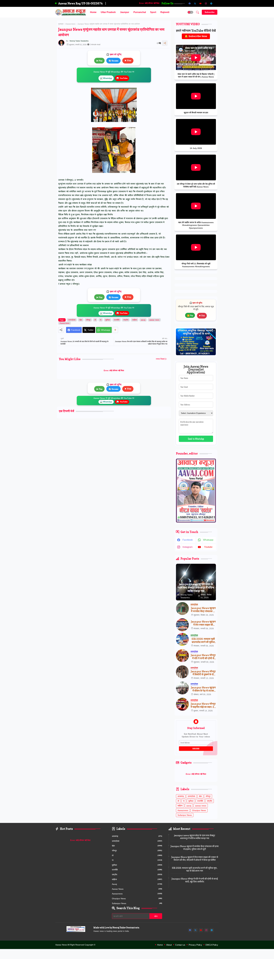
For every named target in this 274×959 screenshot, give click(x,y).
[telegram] (211, 3)
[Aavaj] (217, 3)
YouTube (123, 78)
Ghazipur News (199, 810)
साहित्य (134, 320)
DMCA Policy (212, 945)
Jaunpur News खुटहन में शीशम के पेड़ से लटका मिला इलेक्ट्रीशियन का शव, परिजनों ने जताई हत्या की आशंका (203, 689)
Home (93, 12)
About (169, 945)
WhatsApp (107, 78)
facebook (188, 540)
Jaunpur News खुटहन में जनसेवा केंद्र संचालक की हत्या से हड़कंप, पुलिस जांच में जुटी (203, 610)
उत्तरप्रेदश (71, 320)
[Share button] (115, 330)
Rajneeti (164, 12)
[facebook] (190, 3)
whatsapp (208, 540)
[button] (190, 12)
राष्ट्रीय (125, 320)
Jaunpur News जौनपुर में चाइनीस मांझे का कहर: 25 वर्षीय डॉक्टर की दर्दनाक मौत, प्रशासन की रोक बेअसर (203, 705)
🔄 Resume (113, 60)
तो (95, 320)
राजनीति (116, 320)
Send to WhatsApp (196, 438)
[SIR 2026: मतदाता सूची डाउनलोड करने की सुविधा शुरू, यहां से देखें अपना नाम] (182, 639)
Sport (153, 12)
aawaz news (154, 320)
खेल (80, 320)
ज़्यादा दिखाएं (160, 359)
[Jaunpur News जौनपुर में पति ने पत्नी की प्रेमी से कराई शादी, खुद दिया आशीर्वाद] (182, 655)
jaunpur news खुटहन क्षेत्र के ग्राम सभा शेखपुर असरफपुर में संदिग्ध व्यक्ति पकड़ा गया (194, 837)
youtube (208, 547)
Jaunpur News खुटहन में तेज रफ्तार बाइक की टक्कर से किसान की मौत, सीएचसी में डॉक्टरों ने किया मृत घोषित (203, 623)
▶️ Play (190, 315)
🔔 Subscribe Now (196, 36)
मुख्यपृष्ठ (61, 24)
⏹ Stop (128, 60)
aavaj (143, 320)
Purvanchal (139, 12)
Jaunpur (124, 12)
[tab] (93, 12)
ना (100, 320)
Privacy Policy (195, 945)
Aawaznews (70, 24)
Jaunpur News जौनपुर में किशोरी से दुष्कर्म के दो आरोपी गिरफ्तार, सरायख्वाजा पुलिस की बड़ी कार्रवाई (203, 673)
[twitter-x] (195, 3)
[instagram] (206, 3)
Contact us (180, 945)
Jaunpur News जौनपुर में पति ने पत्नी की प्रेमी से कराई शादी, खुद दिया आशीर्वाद (203, 657)
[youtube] (201, 3)
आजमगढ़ (181, 796)
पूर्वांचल (107, 320)
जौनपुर (88, 320)
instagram (188, 547)
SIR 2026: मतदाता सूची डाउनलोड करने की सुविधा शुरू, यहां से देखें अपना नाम (203, 640)
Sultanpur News (185, 815)
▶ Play (99, 60)
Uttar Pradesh (108, 12)
